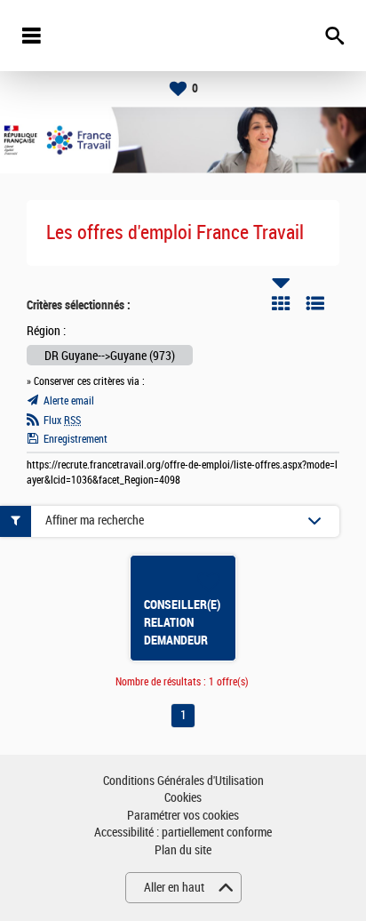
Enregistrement (75, 439)
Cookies (183, 797)
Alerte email (69, 401)
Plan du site (183, 850)
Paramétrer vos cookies (183, 815)
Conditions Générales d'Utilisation (183, 781)
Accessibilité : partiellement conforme (183, 832)
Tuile (280, 303)
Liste (315, 303)
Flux (62, 420)
